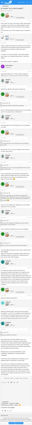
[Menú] (2, 2)
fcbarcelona (9, 65)
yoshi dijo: (4, 165)
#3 (30, 71)
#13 (30, 295)
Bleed (7, 36)
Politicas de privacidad (7, 405)
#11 (30, 239)
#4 (30, 86)
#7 (30, 137)
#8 (30, 162)
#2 (30, 43)
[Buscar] (30, 2)
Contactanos (4, 403)
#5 (30, 100)
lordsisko (8, 261)
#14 (30, 308)
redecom (8, 302)
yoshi (3, 10)
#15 (30, 329)
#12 (30, 267)
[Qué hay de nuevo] (27, 2)
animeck (7, 79)
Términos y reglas (14, 403)
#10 (30, 217)
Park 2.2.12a (5, 415)
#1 (30, 20)
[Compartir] (29, 21)
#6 (30, 122)
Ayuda (16, 405)
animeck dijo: (5, 103)
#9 (30, 189)
